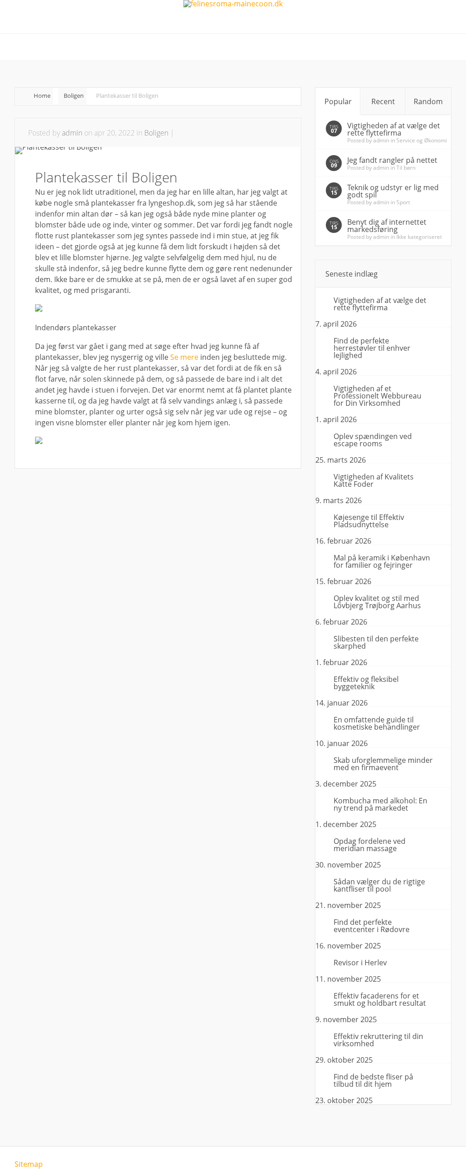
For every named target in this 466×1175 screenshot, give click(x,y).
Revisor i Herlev (360, 963)
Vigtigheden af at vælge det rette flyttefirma (393, 129)
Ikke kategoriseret (419, 237)
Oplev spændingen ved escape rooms (373, 440)
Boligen (74, 95)
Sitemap (29, 1164)
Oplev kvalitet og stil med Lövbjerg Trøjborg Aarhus (377, 601)
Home (42, 95)
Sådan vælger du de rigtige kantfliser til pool (379, 885)
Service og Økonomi (421, 140)
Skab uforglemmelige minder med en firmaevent (383, 763)
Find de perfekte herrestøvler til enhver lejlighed (372, 348)
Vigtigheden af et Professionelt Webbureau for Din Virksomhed (377, 395)
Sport (403, 202)
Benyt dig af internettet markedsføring (386, 225)
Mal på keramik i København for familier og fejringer (382, 561)
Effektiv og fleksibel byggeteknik (366, 682)
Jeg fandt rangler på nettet (392, 160)
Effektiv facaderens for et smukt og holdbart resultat (380, 999)
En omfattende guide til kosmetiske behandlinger (377, 723)
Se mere (184, 357)
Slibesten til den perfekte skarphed (376, 642)
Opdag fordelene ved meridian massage (369, 844)
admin (72, 133)
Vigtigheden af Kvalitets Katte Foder (374, 480)
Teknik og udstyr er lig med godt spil (393, 191)
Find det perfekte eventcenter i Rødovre (372, 925)
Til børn (405, 167)
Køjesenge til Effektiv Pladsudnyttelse (369, 521)
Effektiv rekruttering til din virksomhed (378, 1040)
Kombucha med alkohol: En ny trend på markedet (380, 804)
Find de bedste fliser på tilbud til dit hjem (373, 1080)
